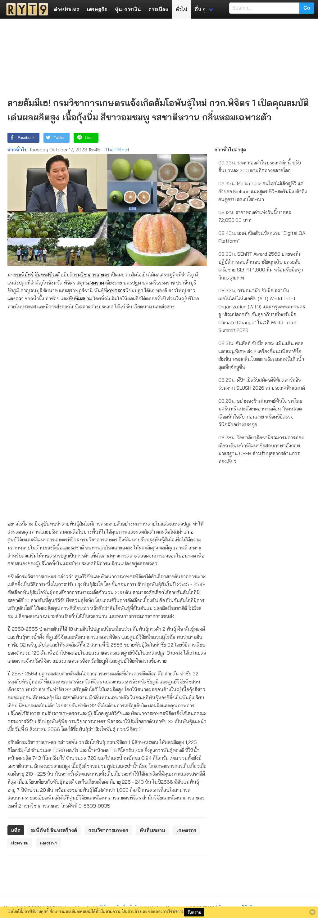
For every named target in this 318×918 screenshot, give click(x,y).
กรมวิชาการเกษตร (91, 274)
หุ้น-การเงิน (128, 9)
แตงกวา (15, 298)
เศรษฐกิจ (97, 9)
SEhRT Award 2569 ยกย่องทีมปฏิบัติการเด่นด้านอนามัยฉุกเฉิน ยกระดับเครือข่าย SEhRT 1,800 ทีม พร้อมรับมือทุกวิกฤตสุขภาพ (260, 266)
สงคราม (96, 283)
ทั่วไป (181, 9)
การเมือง (158, 9)
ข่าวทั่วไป (17, 149)
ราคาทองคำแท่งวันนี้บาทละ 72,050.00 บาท (254, 216)
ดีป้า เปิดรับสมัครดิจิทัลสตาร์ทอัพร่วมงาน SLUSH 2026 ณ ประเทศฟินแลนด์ (261, 384)
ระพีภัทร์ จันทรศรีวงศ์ (38, 274)
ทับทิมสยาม (80, 298)
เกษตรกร (116, 290)
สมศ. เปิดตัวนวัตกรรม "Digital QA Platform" (261, 237)
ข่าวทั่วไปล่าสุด (230, 149)
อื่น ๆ (200, 9)
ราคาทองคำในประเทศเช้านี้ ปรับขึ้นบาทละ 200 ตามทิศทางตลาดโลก (259, 166)
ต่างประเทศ (67, 9)
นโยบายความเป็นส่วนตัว (119, 911)
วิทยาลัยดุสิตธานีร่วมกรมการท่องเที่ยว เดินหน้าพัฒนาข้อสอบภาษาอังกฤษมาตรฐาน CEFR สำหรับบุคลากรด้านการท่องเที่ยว (261, 449)
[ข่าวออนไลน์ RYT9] (25, 9)
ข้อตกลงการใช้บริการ (165, 911)
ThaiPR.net (117, 149)
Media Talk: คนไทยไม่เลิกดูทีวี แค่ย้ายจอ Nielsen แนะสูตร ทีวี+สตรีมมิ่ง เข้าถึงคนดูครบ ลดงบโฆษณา (262, 191)
